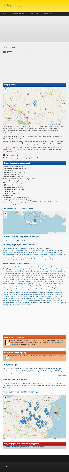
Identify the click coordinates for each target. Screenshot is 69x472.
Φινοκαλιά (28, 259)
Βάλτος (54, 273)
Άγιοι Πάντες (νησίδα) (45, 267)
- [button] (5, 92)
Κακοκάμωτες (29, 281)
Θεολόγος (6, 281)
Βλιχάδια (8, 275)
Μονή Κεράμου (26, 383)
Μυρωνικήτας (14, 292)
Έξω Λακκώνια (52, 277)
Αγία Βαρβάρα (8, 267)
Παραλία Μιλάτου (27, 294)
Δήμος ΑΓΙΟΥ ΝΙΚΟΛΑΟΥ (46, 202)
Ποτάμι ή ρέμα (49, 371)
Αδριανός (22, 271)
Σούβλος (5, 259)
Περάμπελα (27, 257)
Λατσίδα (60, 252)
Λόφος (20, 371)
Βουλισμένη (27, 250)
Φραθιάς (36, 259)
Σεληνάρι (40, 298)
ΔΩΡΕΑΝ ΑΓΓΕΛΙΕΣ (35, 14)
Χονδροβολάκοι (15, 305)
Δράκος (19, 277)
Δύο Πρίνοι (33, 277)
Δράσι (5, 252)
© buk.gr (63, 124)
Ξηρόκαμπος (7, 294)
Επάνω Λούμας (26, 279)
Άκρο (4, 369)
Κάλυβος (58, 281)
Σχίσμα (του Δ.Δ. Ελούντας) (27, 300)
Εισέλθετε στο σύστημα (12, 446)
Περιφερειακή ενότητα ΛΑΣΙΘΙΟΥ (27, 202)
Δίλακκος (50, 250)
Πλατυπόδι (52, 257)
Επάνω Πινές (38, 279)
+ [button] (5, 89)
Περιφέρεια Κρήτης (9, 202)
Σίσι (53, 298)
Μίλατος (52, 290)
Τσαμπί (21, 259)
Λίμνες (28, 288)
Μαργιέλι (47, 288)
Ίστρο (13, 281)
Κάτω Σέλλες (34, 286)
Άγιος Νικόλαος (45, 269)
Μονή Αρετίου (19, 254)
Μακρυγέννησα (8, 254)
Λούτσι (34, 383)
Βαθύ (48, 273)
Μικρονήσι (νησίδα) (42, 290)
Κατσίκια (55, 284)
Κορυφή (10, 371)
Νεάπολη (28, 254)
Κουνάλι (44, 252)
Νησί (27, 371)
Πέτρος (44, 257)
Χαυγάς (23, 240)
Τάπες (5, 303)
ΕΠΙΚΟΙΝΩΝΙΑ (48, 14)
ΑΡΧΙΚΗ (5, 14)
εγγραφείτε (24, 446)
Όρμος (12, 369)
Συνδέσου (53, 342)
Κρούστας (13, 288)
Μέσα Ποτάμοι (28, 290)
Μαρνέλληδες (7, 290)
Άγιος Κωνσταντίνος (22, 248)
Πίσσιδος (21, 296)
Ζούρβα (11, 252)
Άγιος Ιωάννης (19, 269)
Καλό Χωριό (39, 281)
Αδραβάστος (41, 248)
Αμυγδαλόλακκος (8, 250)
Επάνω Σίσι (47, 279)
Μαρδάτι (55, 288)
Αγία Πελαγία (31, 267)
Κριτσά (6, 288)
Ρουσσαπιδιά (23, 298)
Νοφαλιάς (53, 254)
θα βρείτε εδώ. (13, 151)
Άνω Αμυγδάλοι (10, 273)
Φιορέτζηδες (28, 303)
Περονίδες (36, 257)
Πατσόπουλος (17, 257)
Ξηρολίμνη (7, 257)
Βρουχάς (32, 275)
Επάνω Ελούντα (15, 279)
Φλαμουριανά (39, 303)
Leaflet (49, 124)
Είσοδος (20, 6)
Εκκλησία (40, 369)
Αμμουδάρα (30, 271)
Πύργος (48, 296)
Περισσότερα (62, 375)
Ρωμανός (60, 257)
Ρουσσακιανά (13, 298)
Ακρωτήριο (29, 369)
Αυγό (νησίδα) (40, 273)
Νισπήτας (45, 254)
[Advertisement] (34, 29)
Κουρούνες (52, 252)
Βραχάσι (25, 275)
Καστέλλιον (17, 385)
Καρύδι (18, 252)
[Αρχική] (7, 5)
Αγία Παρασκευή (20, 267)
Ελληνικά (42, 277)
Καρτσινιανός (31, 284)
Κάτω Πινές (24, 286)
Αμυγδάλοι (48, 271)
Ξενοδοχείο (37, 371)
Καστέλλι (26, 252)
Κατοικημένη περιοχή (54, 369)
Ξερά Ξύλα (62, 254)
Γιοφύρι (42, 250)
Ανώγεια (19, 250)
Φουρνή (20, 204)
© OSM (55, 124)
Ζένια (55, 279)
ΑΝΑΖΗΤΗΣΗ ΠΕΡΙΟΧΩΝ (18, 14)
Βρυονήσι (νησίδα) (43, 275)
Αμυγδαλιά (50, 248)
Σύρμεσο (14, 240)
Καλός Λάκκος (49, 281)
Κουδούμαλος (34, 252)
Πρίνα (43, 296)
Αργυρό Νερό (29, 273)
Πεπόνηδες (48, 294)
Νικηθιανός (36, 254)
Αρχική (5, 47)
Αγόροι (33, 248)
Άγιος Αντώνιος (9, 248)
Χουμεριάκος (54, 259)
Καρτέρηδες (21, 284)
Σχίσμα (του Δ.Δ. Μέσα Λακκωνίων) (49, 300)
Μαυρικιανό (18, 290)
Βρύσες (35, 250)
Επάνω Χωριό (31, 385)
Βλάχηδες (62, 273)
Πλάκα (27, 296)
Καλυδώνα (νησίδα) (9, 284)
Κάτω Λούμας (14, 286)
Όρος (20, 369)
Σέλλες (48, 298)
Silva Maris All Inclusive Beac (12, 383)
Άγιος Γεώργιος (8, 269)
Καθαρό (20, 281)
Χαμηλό (62, 303)
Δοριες (7, 240)
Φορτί (48, 303)
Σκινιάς (59, 298)
